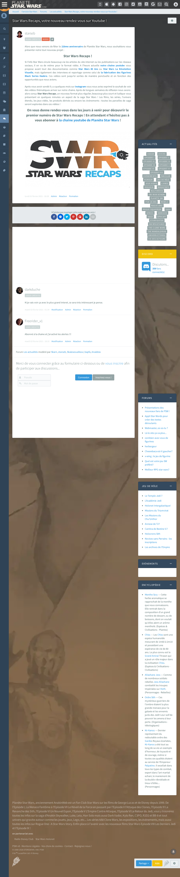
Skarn (54, 351)
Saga (168, 209)
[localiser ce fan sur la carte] (52, 39)
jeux (69, 820)
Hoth (163, 688)
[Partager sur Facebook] (54, 217)
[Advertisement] (73, 255)
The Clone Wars (156, 228)
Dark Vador (114, 815)
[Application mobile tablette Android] (113, 4)
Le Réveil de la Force (80, 807)
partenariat (21, 833)
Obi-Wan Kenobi (157, 194)
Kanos (151, 744)
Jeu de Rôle (163, 179)
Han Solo (88, 815)
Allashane (164, 681)
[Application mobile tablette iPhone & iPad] (106, 4)
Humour (148, 179)
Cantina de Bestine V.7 (156, 528)
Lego (76, 820)
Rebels (164, 202)
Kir (146, 744)
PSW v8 (16, 846)
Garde (148, 740)
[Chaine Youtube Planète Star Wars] (139, 4)
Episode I (149, 157)
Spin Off (161, 216)
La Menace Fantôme (38, 807)
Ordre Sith (150, 697)
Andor (150, 154)
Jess (156, 681)
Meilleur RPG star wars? (157, 469)
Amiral (155, 655)
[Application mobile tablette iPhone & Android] (100, 4)
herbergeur (151, 446)
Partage (143, 863)
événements (149, 820)
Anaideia (96, 351)
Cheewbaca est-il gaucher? (158, 451)
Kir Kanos (150, 730)
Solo (150, 216)
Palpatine (150, 765)
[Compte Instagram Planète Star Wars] (126, 4)
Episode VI (148, 168)
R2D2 (146, 815)
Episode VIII (157, 172)
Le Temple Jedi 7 (153, 495)
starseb (30, 33)
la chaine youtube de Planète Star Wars (89, 120)
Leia (79, 815)
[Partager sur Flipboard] (80, 217)
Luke (72, 815)
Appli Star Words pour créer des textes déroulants (156, 419)
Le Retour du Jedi (142, 811)
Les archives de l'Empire (157, 547)
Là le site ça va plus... (155, 433)
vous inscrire (114, 363)
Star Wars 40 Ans (88, 69)
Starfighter (156, 220)
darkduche (32, 289)
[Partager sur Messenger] (60, 217)
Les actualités (31, 351)
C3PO (138, 815)
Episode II (164, 157)
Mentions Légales (31, 846)
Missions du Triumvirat (156, 510)
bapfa (88, 351)
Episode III (149, 161)
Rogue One (157, 205)
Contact (69, 846)
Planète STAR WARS (28, 4)
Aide (157, 863)
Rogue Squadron (152, 209)
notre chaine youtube (112, 65)
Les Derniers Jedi (165, 824)
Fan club (165, 176)
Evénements (150, 176)
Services (162, 213)
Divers (162, 154)
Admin (54, 196)
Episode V (164, 165)
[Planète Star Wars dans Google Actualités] (153, 4)
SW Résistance (157, 224)
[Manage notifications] (173, 851)
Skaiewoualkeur (75, 351)
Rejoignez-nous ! (83, 846)
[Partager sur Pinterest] (73, 217)
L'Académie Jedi (153, 500)
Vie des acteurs (156, 239)
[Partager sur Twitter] (67, 217)
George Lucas (126, 803)
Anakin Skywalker (57, 815)
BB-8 (155, 815)
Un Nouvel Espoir (60, 811)
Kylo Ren (128, 815)
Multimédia (157, 191)
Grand (148, 655)
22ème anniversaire (72, 46)
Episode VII (165, 168)
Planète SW (157, 198)
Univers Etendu (156, 235)
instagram (80, 86)
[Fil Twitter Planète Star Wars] (133, 4)
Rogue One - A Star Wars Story (54, 824)
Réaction (63, 196)
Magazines (163, 187)
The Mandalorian (157, 231)
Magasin (148, 187)
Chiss (147, 634)
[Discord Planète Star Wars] (146, 4)
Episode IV (164, 161)
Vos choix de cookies (52, 846)
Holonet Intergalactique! (158, 505)
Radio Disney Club (23, 839)
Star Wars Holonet (45, 839)
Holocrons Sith (152, 533)
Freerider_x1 (34, 321)
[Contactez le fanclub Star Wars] (159, 4)
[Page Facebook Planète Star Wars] (120, 4)
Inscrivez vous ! (103, 377)
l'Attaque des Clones (137, 807)
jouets (62, 820)
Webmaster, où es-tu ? (156, 428)
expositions (130, 820)
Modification (57, 309)
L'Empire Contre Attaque (101, 811)
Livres (164, 183)
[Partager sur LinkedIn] (86, 217)
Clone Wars (111, 820)
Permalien (73, 196)
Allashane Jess (152, 674)
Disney (145, 803)
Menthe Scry (151, 594)
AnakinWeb (61, 803)
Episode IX (149, 165)
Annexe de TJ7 (152, 523)
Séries (149, 213)
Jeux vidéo (151, 183)
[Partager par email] (93, 217)
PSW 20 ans (151, 202)
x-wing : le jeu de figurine (157, 456)
